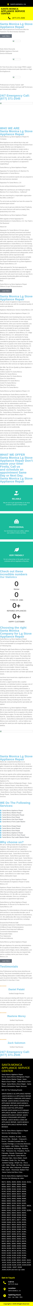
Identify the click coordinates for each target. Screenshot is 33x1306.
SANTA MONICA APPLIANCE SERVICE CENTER (13, 11)
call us (11, 1282)
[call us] (5, 1283)
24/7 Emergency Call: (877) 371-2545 (15, 97)
